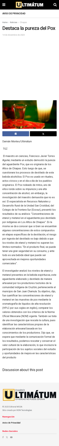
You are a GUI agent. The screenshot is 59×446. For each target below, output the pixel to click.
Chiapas (23, 22)
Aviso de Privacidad (13, 13)
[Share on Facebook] (15, 133)
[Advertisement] (29, 68)
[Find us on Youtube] (11, 437)
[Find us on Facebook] (3, 437)
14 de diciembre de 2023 (13, 35)
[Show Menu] (3, 5)
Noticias (13, 22)
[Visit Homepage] (29, 5)
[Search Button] (55, 5)
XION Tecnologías (24, 410)
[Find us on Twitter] (7, 437)
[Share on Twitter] (43, 133)
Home (5, 22)
